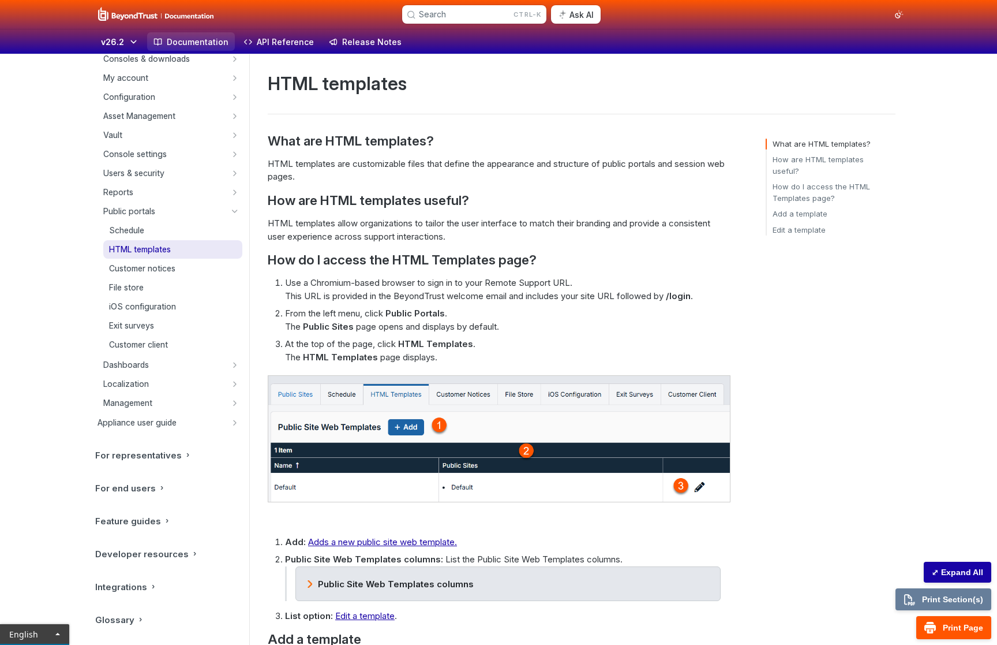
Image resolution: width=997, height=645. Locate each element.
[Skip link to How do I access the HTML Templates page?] (260, 260)
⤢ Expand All (957, 572)
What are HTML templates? (822, 143)
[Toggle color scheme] (899, 14)
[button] (498, 438)
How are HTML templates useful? (818, 165)
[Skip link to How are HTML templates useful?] (260, 200)
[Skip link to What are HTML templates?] (260, 141)
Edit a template (365, 615)
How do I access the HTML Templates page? (821, 192)
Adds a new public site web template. (382, 541)
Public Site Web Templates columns (396, 584)
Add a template (800, 213)
